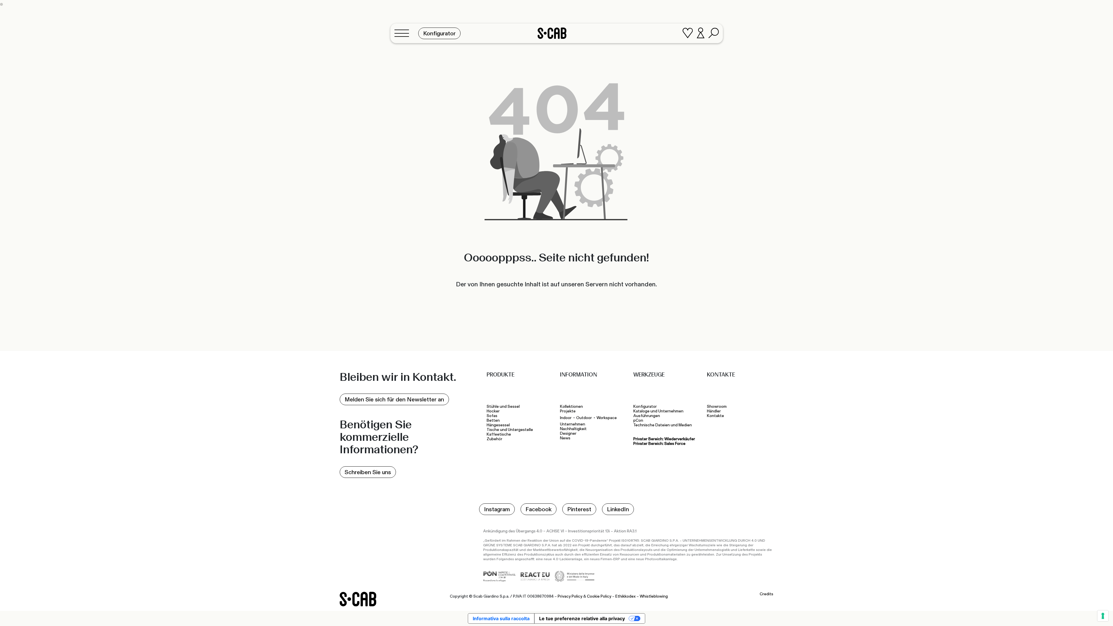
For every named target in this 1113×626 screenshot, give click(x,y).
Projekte (568, 411)
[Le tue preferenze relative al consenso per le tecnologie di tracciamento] (1102, 615)
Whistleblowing (654, 596)
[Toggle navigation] (403, 33)
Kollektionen (571, 406)
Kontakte (715, 416)
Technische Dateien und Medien (662, 425)
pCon (638, 420)
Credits (766, 594)
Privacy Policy (570, 596)
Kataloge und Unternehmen (658, 411)
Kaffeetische (500, 434)
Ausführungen (646, 416)
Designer (568, 433)
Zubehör (494, 439)
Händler (714, 411)
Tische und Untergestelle (511, 429)
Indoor (566, 417)
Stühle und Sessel (503, 406)
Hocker (494, 411)
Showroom (717, 406)
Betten (494, 420)
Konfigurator (645, 406)
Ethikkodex (625, 596)
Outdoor (584, 417)
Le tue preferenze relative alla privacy (582, 618)
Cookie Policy (599, 596)
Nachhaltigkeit (573, 429)
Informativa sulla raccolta (501, 618)
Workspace (606, 417)
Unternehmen (572, 424)
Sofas (492, 416)
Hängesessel (499, 425)
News (565, 438)
